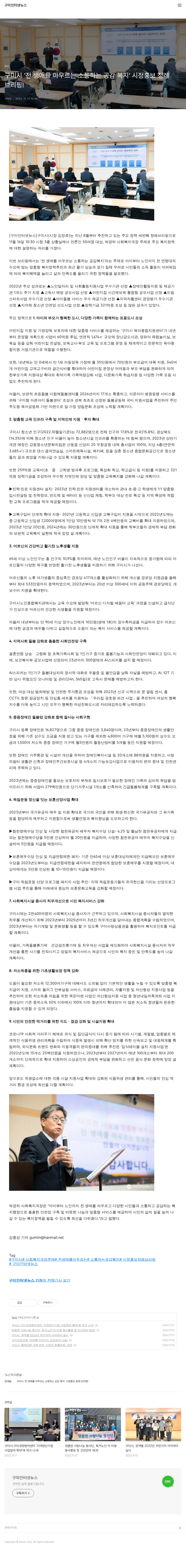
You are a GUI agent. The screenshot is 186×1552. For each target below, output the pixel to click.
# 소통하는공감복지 (103, 1259)
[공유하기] (26, 1302)
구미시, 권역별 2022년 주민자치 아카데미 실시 (40, 1335)
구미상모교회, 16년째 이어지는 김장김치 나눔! (40, 1340)
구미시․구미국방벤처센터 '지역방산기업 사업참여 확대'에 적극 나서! (53, 1325)
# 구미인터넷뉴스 (23, 1264)
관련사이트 (11, 1527)
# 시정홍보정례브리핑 (138, 1259)
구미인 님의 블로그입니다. (28, 1484)
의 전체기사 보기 (39, 1280)
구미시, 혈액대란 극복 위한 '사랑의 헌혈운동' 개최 (42, 1345)
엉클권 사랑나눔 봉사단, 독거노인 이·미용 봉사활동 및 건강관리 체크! (53, 1330)
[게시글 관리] (32, 1302)
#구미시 (15, 1259)
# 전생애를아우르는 (71, 1259)
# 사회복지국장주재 (38, 1259)
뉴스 (14, 1317)
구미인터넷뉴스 (16, 5)
